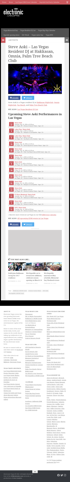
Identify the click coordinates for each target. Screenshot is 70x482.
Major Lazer (56, 421)
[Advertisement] (35, 242)
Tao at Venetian (30, 334)
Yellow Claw (60, 454)
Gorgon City (51, 404)
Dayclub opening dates (11, 35)
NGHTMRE (61, 428)
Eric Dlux (61, 395)
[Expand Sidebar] (3, 40)
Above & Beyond (52, 378)
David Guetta (51, 389)
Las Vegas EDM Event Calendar (26, 2)
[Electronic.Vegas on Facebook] (58, 475)
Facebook (20, 350)
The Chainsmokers (53, 450)
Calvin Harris (51, 384)
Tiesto (62, 450)
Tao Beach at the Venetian (34, 373)
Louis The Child (52, 417)
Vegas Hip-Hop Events (32, 393)
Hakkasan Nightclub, (45, 102)
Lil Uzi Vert (53, 415)
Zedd (48, 456)
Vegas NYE (49, 35)
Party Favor (56, 432)
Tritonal (49, 452)
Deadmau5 (50, 391)
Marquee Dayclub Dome (33, 362)
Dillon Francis (61, 389)
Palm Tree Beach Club (38, 105)
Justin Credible (58, 411)
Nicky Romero (51, 430)
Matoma (54, 424)
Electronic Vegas (15, 362)
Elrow (55, 395)
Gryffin (57, 404)
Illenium (54, 406)
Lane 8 (59, 413)
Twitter (9, 352)
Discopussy (29, 314)
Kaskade (49, 413)
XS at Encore (29, 336)
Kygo (54, 413)
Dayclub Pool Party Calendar (49, 2)
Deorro (57, 391)
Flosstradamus (61, 400)
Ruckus (61, 437)
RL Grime (55, 437)
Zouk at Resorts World (32, 338)
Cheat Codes (51, 386)
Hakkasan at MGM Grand (20, 290)
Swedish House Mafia (58, 448)
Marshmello (51, 426)
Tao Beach (21, 105)
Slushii (61, 443)
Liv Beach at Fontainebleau (34, 356)
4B (51, 456)
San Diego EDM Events (32, 408)
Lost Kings (61, 415)
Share (15, 98)
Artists (13, 40)
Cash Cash (59, 384)
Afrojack (61, 378)
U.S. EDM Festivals (31, 410)
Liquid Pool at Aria (31, 354)
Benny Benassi (60, 382)
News (11, 2)
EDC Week (25, 35)
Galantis (61, 402)
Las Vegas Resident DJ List (27, 109)
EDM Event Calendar (49, 215)
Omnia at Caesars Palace (34, 290)
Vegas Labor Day (37, 35)
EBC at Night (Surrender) (33, 316)
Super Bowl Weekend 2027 (55, 364)
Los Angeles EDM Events (33, 406)
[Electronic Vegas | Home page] (13, 12)
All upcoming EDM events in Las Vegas (32, 218)
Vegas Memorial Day (11, 30)
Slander (55, 443)
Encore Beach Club (31, 352)
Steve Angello (56, 446)
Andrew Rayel (56, 380)
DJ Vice (53, 454)
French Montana (52, 402)
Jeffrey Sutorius (55, 408)
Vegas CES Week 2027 (54, 362)
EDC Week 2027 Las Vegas (55, 316)
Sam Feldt (59, 439)
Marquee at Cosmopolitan (34, 329)
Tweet (28, 98)
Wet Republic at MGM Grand (16, 293)
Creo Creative (17, 478)
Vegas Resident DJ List (28, 30)
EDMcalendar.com (17, 476)
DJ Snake (55, 393)
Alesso (49, 380)
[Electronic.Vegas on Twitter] (62, 475)
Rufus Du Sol (51, 439)
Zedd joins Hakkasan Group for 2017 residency (16, 275)
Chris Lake (59, 386)
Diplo (62, 391)
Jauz (48, 408)
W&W (55, 452)
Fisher (53, 400)
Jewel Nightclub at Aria (33, 321)
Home (4, 2)
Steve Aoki (45, 290)
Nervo (55, 428)
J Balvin (60, 406)
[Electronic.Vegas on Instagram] (65, 475)
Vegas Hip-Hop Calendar (46, 30)
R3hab (56, 435)
